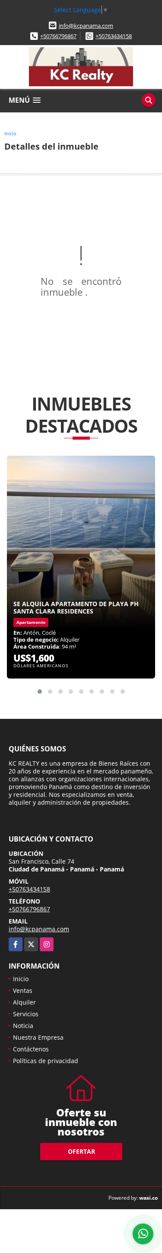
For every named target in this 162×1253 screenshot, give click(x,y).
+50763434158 (113, 36)
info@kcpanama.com (86, 25)
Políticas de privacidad (45, 1061)
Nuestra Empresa (38, 1037)
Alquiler (24, 1002)
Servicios (25, 1014)
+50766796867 (58, 36)
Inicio (10, 133)
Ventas (22, 990)
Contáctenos (31, 1049)
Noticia (23, 1025)
